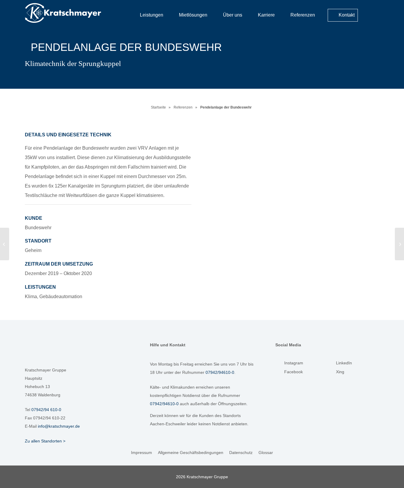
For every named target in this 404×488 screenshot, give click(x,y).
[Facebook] (279, 373)
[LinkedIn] (331, 364)
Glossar (265, 452)
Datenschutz (241, 452)
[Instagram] (279, 364)
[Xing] (331, 373)
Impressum (141, 452)
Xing (340, 371)
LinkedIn (344, 363)
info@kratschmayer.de (59, 426)
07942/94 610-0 (46, 409)
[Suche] (372, 13)
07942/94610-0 (220, 372)
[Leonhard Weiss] (4, 244)
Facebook (293, 371)
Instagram (293, 363)
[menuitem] (372, 13)
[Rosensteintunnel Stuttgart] (399, 244)
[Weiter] (366, 188)
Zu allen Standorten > (45, 441)
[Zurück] (226, 188)
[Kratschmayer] (72, 13)
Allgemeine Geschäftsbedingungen (190, 452)
